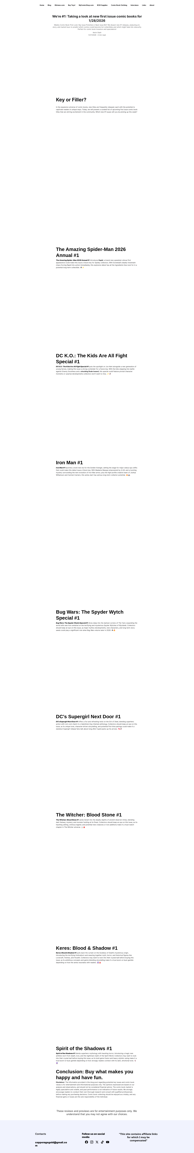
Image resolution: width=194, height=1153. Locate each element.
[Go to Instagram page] (91, 1142)
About (152, 5)
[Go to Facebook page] (86, 1142)
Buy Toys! (71, 5)
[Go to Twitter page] (97, 1142)
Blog (49, 5)
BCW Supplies (102, 5)
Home (42, 5)
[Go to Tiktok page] (102, 1142)
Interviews (135, 5)
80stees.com (60, 5)
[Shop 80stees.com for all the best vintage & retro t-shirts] (97, 489)
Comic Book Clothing (119, 5)
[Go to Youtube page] (107, 1142)
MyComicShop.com (86, 5)
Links (144, 5)
